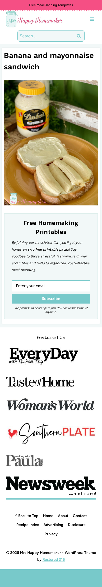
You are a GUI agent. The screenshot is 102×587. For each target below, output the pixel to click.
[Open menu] (92, 19)
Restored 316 (53, 559)
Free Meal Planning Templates (51, 5)
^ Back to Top (26, 515)
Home (48, 515)
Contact (80, 515)
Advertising (53, 524)
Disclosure (77, 524)
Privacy (51, 534)
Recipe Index (27, 524)
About (63, 515)
